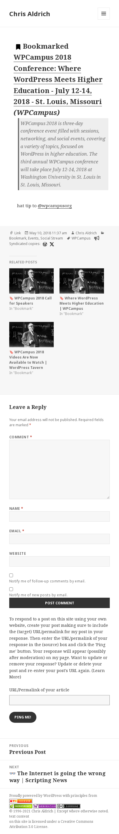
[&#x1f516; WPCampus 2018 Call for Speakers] (31, 281)
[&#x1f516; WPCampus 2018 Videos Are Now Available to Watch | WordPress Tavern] (31, 334)
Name (16, 508)
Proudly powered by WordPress (36, 795)
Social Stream (51, 238)
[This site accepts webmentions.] (44, 806)
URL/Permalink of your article (39, 690)
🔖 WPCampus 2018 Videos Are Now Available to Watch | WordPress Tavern (28, 360)
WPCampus (81, 238)
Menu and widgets (104, 19)
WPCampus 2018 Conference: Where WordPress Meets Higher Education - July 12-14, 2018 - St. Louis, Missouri (58, 79)
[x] (51, 244)
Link (17, 233)
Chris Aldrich (29, 13)
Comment (20, 437)
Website (17, 553)
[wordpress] (44, 244)
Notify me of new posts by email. (38, 595)
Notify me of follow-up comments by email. (47, 581)
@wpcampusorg (55, 205)
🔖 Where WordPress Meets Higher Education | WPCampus (82, 303)
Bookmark (17, 238)
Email (16, 531)
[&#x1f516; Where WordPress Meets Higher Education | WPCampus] (82, 281)
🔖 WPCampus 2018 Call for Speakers (30, 301)
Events (33, 238)
